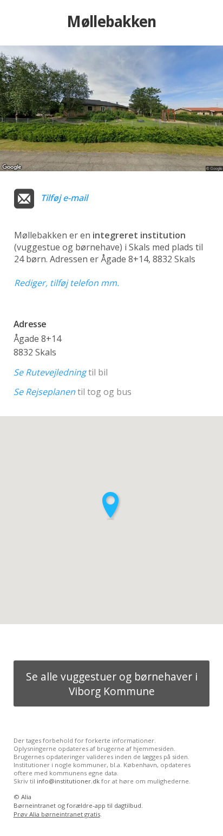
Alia (26, 797)
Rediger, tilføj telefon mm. (66, 283)
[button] (111, 505)
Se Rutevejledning (50, 372)
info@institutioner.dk (68, 781)
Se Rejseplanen (44, 392)
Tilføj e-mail (64, 198)
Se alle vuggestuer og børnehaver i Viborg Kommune (112, 683)
